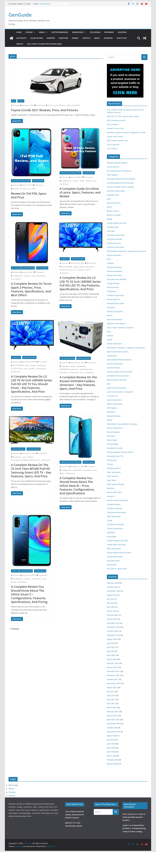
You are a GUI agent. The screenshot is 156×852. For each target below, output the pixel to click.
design (76, 267)
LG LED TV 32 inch (66, 270)
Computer (63, 38)
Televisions (95, 32)
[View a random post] (144, 38)
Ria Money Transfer (115, 448)
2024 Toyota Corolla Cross (117, 140)
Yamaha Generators (115, 556)
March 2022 (112, 659)
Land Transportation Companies (120, 392)
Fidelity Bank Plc (113, 299)
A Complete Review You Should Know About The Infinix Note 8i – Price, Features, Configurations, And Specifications (77, 485)
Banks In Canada (114, 215)
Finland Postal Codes (115, 303)
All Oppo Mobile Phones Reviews (120, 183)
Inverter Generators (115, 364)
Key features (90, 267)
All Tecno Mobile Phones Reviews (23, 268)
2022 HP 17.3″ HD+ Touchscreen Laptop (123, 116)
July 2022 (110, 643)
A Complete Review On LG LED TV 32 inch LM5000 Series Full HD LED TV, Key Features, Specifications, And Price (80, 283)
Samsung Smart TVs (18, 449)
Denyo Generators (114, 255)
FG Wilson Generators (116, 295)
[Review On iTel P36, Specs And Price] (32, 152)
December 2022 (113, 623)
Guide (82, 181)
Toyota (20, 101)
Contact (86, 38)
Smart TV (88, 270)
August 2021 (112, 687)
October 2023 (112, 587)
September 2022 (113, 635)
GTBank (110, 335)
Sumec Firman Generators (117, 500)
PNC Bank (111, 436)
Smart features (41, 369)
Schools (110, 464)
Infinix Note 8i (77, 470)
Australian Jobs (113, 195)
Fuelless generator (86, 369)
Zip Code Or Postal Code (117, 569)
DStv (109, 259)
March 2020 (112, 756)
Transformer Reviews (115, 524)
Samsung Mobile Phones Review (120, 452)
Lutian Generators (114, 400)
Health (109, 339)
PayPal (109, 420)
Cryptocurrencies (59, 32)
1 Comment (91, 466)
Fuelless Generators (67, 358)
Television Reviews (78, 259)
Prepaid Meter (113, 444)
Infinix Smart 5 (36, 579)
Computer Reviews (114, 239)
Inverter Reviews (113, 368)
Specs (34, 189)
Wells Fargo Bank (114, 548)
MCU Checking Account (116, 120)
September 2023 (113, 591)
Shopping (122, 32)
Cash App (111, 231)
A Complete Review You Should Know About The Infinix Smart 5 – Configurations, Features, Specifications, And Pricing (29, 594)
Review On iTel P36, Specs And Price (29, 195)
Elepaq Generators (114, 275)
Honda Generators (114, 343)
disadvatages (81, 366)
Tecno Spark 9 (45, 4)
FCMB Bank (111, 291)
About (97, 38)
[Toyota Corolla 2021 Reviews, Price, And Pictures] (56, 79)
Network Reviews (114, 416)
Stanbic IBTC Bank (114, 492)
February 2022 (113, 663)
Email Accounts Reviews (116, 279)
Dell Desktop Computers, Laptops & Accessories (126, 251)
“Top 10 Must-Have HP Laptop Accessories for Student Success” (74, 814)
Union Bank (111, 536)
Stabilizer (111, 488)
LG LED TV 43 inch (17, 369)
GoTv (109, 331)
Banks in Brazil (113, 211)
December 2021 (113, 671)
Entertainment (113, 287)
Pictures (50, 105)
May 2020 (111, 748)
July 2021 (110, 691)
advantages (65, 366)
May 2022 (111, 651)
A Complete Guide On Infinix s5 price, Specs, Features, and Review (80, 192)
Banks (42, 32)
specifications (64, 184)
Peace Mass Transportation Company (122, 424)
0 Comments (40, 105)
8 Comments (91, 363)
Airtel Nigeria (112, 175)
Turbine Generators (115, 528)
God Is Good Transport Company (120, 327)
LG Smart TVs (65, 259)
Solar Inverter (112, 476)
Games (109, 315)
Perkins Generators (114, 428)
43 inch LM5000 (18, 365)
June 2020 (111, 744)
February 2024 (113, 583)
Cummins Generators (115, 247)
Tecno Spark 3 (16, 279)
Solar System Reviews (115, 484)
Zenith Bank (112, 564)
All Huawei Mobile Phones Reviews (121, 179)
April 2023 (111, 607)
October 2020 (112, 727)
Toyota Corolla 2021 (73, 105)
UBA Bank (111, 532)
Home (19, 32)
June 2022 (111, 647)
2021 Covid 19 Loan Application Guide (44, 44)
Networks (109, 32)
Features (16, 189)
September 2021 (113, 683)
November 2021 (113, 675)
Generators (77, 32)
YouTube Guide (113, 560)
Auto (13, 101)
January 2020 (112, 764)
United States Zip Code (116, 544)
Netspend (111, 412)
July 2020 (110, 739)
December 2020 (113, 719)
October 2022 (112, 631)
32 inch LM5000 (67, 267)
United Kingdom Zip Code (117, 540)
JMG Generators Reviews (117, 380)
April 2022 (111, 655)
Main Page (13, 785)
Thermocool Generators (116, 512)
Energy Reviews (113, 283)
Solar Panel (111, 480)
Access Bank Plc (113, 167)
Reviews (62, 105)
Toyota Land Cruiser (115, 136)
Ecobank (110, 263)
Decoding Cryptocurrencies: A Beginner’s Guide (126, 132)
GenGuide (20, 14)
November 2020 (113, 723)
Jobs (108, 384)
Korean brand (74, 372)
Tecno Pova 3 (112, 148)
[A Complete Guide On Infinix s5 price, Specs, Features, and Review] (80, 148)
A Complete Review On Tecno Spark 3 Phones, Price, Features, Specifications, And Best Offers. (31, 289)
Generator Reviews (83, 358)
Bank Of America (114, 203)
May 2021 (111, 699)
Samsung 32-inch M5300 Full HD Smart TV (25, 460)
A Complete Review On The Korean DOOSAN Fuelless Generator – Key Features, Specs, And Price (78, 383)
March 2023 (112, 611)
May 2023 (111, 603)
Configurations (67, 181)
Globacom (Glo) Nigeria (116, 323)
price (56, 105)
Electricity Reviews (114, 267)
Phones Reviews (38, 181)
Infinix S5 (89, 181)
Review (62, 473)
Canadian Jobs (113, 227)
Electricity (21, 38)
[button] (34, 32)
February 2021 (113, 711)
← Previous (14, 628)
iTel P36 (23, 189)
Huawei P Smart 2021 (115, 128)
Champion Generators (116, 235)
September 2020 (113, 731)
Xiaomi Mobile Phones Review (119, 552)
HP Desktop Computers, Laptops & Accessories (126, 347)
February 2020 (113, 760)
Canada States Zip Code (116, 223)
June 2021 (111, 695)
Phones (29, 32)
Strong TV (111, 496)
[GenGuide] (11, 38)
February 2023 (113, 615)
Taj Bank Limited (113, 504)
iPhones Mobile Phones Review (119, 372)
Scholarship (112, 460)
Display (81, 267)
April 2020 (111, 752)
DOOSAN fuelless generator (69, 369)
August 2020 (112, 735)
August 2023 (112, 595)
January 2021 (112, 715)
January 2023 (112, 619)
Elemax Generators (114, 271)
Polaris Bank (112, 440)
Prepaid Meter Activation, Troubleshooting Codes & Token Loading (134, 828)
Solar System (36, 38)
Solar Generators (114, 472)
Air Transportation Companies (119, 171)
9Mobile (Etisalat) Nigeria (117, 163)
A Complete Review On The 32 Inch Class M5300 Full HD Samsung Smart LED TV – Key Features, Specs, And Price (31, 470)
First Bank (111, 307)
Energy (75, 38)
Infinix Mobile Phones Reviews (70, 173)
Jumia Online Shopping (116, 388)
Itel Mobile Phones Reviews (21, 181)
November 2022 (113, 627)
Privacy (19, 44)
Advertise (108, 38)
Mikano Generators (114, 404)
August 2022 (112, 639)
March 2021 (112, 707)
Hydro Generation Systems (118, 351)
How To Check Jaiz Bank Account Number (133, 817)
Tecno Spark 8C (113, 144)
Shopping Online (114, 468)
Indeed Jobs (112, 356)
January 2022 (112, 667)
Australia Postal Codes (116, 191)
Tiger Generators (114, 516)
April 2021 (111, 703)
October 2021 (112, 679)
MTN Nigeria (112, 408)
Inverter (51, 38)
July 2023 (110, 599)
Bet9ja (109, 219)
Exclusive (16, 105)
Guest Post (122, 38)
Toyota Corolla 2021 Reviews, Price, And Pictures (44, 110)
